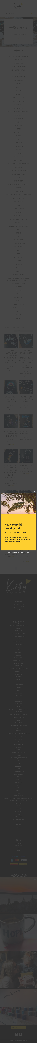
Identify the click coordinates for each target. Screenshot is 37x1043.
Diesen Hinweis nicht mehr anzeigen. (18, 552)
